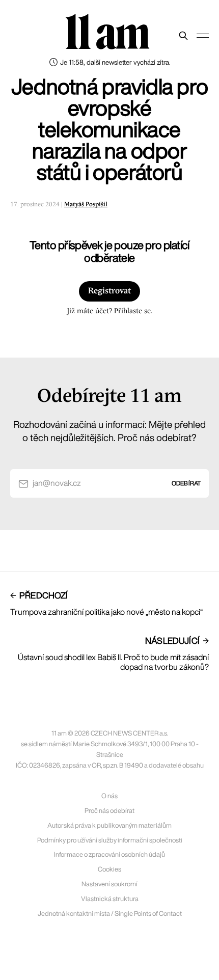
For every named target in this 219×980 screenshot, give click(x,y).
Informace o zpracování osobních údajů (109, 854)
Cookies (109, 869)
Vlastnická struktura (110, 898)
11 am (107, 33)
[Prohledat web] (183, 35)
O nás (109, 796)
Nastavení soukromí (109, 884)
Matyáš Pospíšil (85, 204)
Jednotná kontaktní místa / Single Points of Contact (110, 913)
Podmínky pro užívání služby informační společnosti (109, 840)
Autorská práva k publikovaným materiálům (109, 825)
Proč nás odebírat (109, 810)
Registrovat (109, 291)
